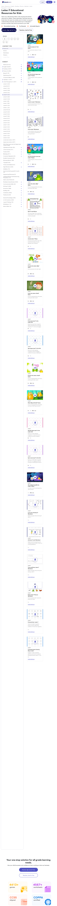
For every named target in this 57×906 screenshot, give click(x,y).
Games (5, 50)
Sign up (49, 2)
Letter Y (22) (6, 135)
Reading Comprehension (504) (10, 181)
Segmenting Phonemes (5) (9, 174)
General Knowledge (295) (9, 197)
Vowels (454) (6, 151)
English (12, 6)
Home (2, 6)
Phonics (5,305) (7, 71)
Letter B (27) (6, 86)
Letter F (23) (6, 94)
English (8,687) (7, 66)
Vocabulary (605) (7, 192)
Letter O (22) (6, 114)
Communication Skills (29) (9, 184)
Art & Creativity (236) (8, 200)
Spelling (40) (6, 190)
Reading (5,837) (7, 68)
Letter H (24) (6, 99)
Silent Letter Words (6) (8, 179)
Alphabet (26, 6)
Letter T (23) (6, 124)
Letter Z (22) (6, 137)
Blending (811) (7, 153)
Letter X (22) (6, 133)
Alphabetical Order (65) (9, 147)
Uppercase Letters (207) (9, 142)
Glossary (5, 55)
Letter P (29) (6, 116)
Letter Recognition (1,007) (9, 81)
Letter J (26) (6, 103)
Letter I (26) (6, 101)
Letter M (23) (6, 109)
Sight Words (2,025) (8, 166)
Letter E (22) (6, 92)
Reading (17, 6)
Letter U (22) (6, 127)
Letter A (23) (6, 84)
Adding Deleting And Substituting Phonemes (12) (11, 177)
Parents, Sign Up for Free (9, 30)
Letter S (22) (6, 122)
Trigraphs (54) (6, 162)
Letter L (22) (6, 107)
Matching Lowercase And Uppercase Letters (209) (12, 145)
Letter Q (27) (6, 118)
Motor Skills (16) (7, 206)
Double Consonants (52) (9, 158)
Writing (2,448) (7, 186)
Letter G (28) (6, 96)
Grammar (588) (7, 188)
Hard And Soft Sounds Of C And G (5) (11, 172)
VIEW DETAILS (31, 57)
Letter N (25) (6, 112)
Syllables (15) (6, 169)
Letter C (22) (6, 88)
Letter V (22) (6, 129)
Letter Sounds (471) (8, 149)
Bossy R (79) (6, 73)
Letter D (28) (6, 90)
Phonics (21, 6)
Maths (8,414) (7, 64)
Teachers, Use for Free (25, 30)
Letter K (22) (6, 105)
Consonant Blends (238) (9, 77)
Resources (7, 6)
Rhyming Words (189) (8, 160)
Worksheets (6, 52)
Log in (42, 2)
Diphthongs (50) (7, 75)
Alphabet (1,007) (7, 79)
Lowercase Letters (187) (9, 139)
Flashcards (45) (7, 194)
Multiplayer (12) (7, 204)
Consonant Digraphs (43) (9, 156)
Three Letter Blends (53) (9, 164)
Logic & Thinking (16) (8, 202)
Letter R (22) (6, 120)
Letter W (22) (6, 131)
